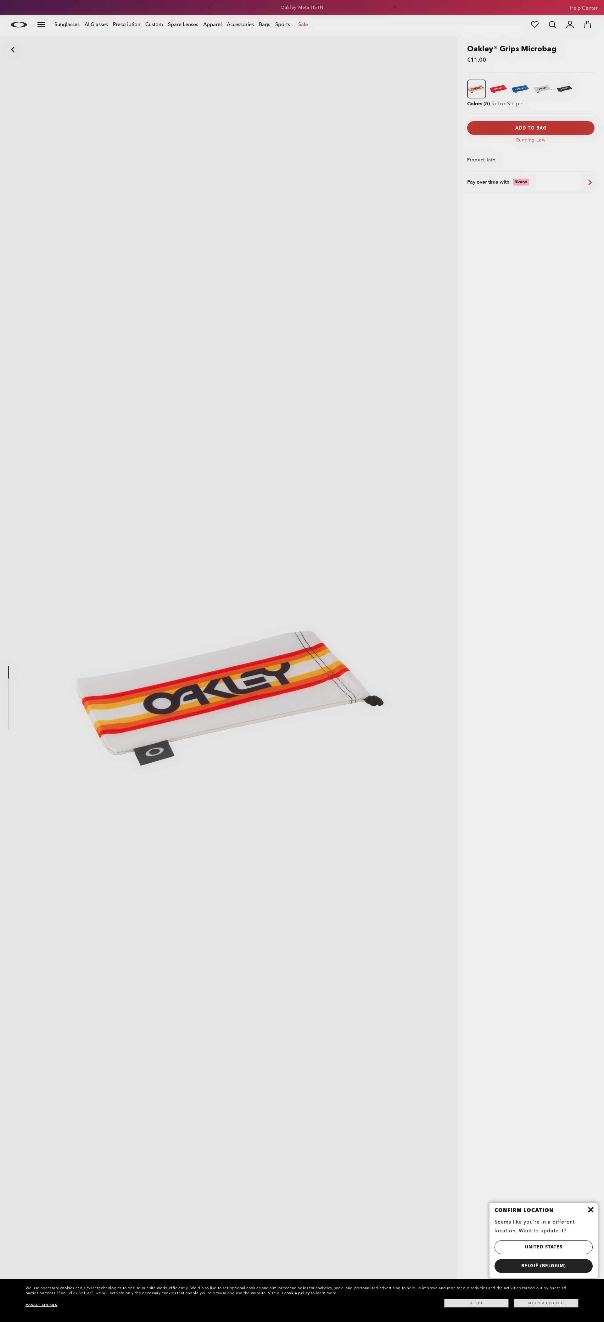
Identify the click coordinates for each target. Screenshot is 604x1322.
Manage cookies (41, 1305)
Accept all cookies (546, 1303)
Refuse (476, 1303)
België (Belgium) (543, 1266)
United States (543, 1247)
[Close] (591, 1210)
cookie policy (297, 1293)
